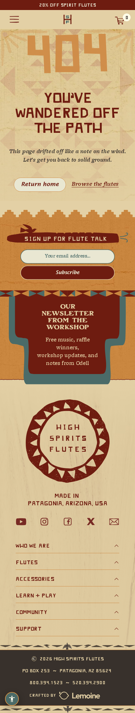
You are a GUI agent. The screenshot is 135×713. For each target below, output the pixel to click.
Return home (40, 184)
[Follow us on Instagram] (44, 521)
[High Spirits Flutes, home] (67, 19)
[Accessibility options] (12, 699)
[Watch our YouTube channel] (21, 521)
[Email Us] (114, 521)
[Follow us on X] (90, 521)
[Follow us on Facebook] (67, 521)
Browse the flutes (95, 184)
